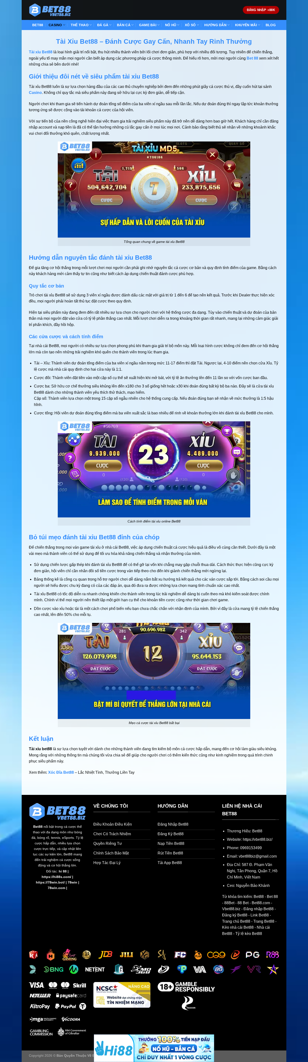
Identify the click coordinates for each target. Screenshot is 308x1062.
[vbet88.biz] (50, 10)
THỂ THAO (80, 25)
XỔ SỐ (190, 25)
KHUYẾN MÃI (246, 25)
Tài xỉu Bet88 (40, 52)
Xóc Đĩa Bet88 (61, 772)
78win (72, 882)
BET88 (37, 25)
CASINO (55, 25)
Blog (271, 25)
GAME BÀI (147, 25)
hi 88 (63, 871)
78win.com (56, 888)
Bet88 (38, 827)
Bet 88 (252, 58)
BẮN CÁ (123, 25)
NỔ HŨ (170, 25)
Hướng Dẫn (215, 25)
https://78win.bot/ (50, 882)
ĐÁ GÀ (102, 25)
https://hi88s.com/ (56, 877)
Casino (35, 93)
